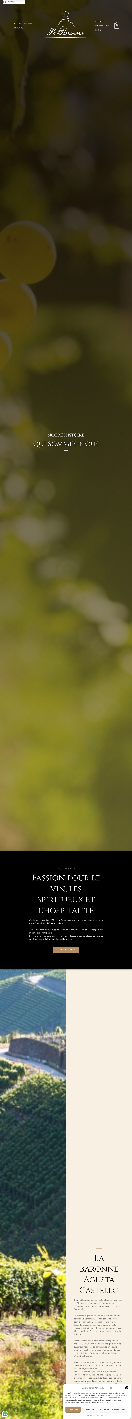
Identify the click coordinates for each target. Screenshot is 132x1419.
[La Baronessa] (65, 24)
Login (98, 30)
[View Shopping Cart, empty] (116, 26)
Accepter (73, 1409)
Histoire (28, 23)
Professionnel (102, 25)
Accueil (18, 23)
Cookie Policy (90, 1415)
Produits (18, 28)
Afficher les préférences (113, 1409)
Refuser (89, 1409)
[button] (127, 1388)
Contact (99, 21)
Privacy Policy (101, 1415)
